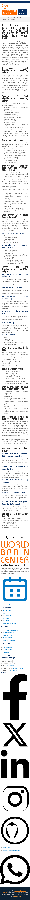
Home (4, 18)
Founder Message (8, 632)
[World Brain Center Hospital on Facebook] (15, 719)
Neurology (6, 620)
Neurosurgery (7, 622)
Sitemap (6, 653)
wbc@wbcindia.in (12, 671)
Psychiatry (6, 619)
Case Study (12, 1)
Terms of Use (7, 849)
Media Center (7, 649)
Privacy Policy (7, 847)
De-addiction (7, 612)
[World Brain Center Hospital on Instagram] (15, 815)
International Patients (9, 624)
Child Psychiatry (8, 617)
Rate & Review (5, 1)
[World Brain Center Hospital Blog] (15, 844)
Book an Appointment (7, 605)
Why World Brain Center (10, 631)
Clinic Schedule (7, 636)
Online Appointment (22, 12)
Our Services (7, 648)
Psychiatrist (11, 18)
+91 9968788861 (18, 668)
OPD (4, 614)
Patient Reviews (7, 637)
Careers (5, 639)
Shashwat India (17, 896)
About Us (5, 629)
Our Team (6, 634)
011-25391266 (11, 666)
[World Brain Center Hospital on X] (15, 749)
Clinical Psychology (9, 615)
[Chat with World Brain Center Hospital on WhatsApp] (15, 886)
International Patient (20, 1)
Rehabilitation (7, 610)
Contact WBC (7, 646)
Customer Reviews (9, 651)
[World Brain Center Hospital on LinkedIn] (15, 782)
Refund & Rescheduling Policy (12, 851)
